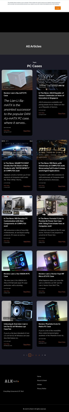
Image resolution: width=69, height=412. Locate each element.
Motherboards (42, 79)
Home (39, 376)
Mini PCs (55, 82)
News (46, 84)
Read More (26, 131)
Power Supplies (42, 87)
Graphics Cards (50, 79)
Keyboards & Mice (16, 154)
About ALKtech (42, 380)
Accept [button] (57, 8)
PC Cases (6, 87)
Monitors (58, 79)
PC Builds (41, 84)
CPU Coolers (42, 82)
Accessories (61, 82)
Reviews (12, 87)
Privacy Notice (41, 388)
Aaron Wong (6, 130)
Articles (39, 384)
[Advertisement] (34, 19)
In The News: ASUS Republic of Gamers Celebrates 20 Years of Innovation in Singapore (51, 95)
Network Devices (54, 84)
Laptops (47, 154)
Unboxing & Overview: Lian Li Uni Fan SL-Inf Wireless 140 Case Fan (16, 326)
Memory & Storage (52, 149)
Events (5, 157)
